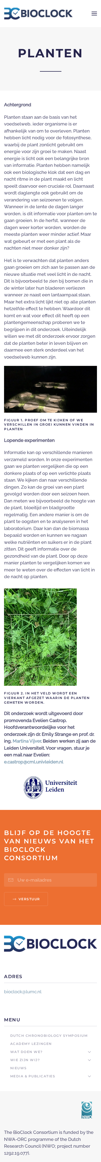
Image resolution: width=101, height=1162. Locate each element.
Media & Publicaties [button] (32, 1076)
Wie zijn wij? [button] (25, 1060)
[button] (94, 13)
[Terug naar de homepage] (38, 13)
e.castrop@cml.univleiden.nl (33, 761)
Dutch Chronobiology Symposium (49, 1036)
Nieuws (18, 1068)
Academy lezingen (31, 1044)
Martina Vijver (27, 741)
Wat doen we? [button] (26, 1052)
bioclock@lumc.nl (22, 991)
